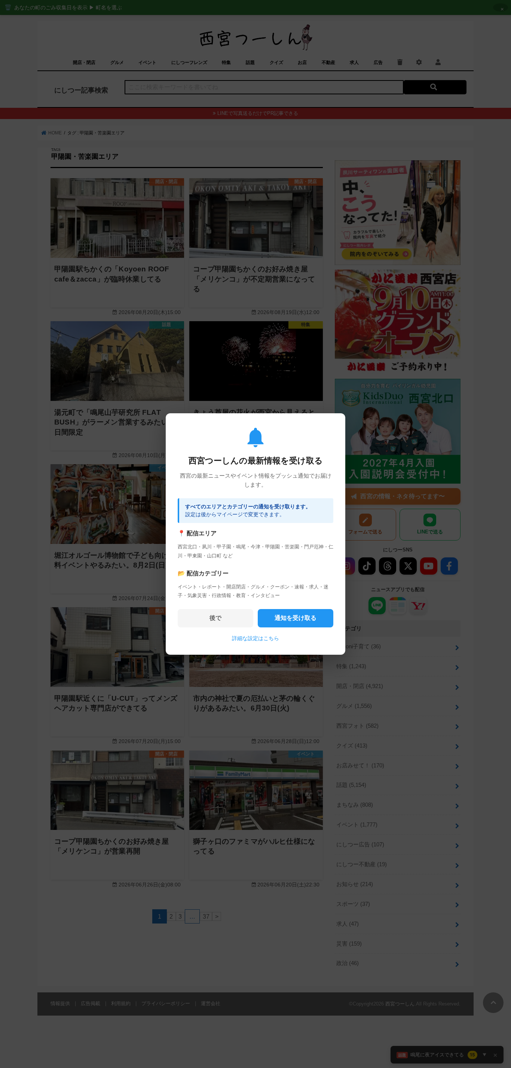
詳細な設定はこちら (255, 638)
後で (215, 618)
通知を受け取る (295, 618)
